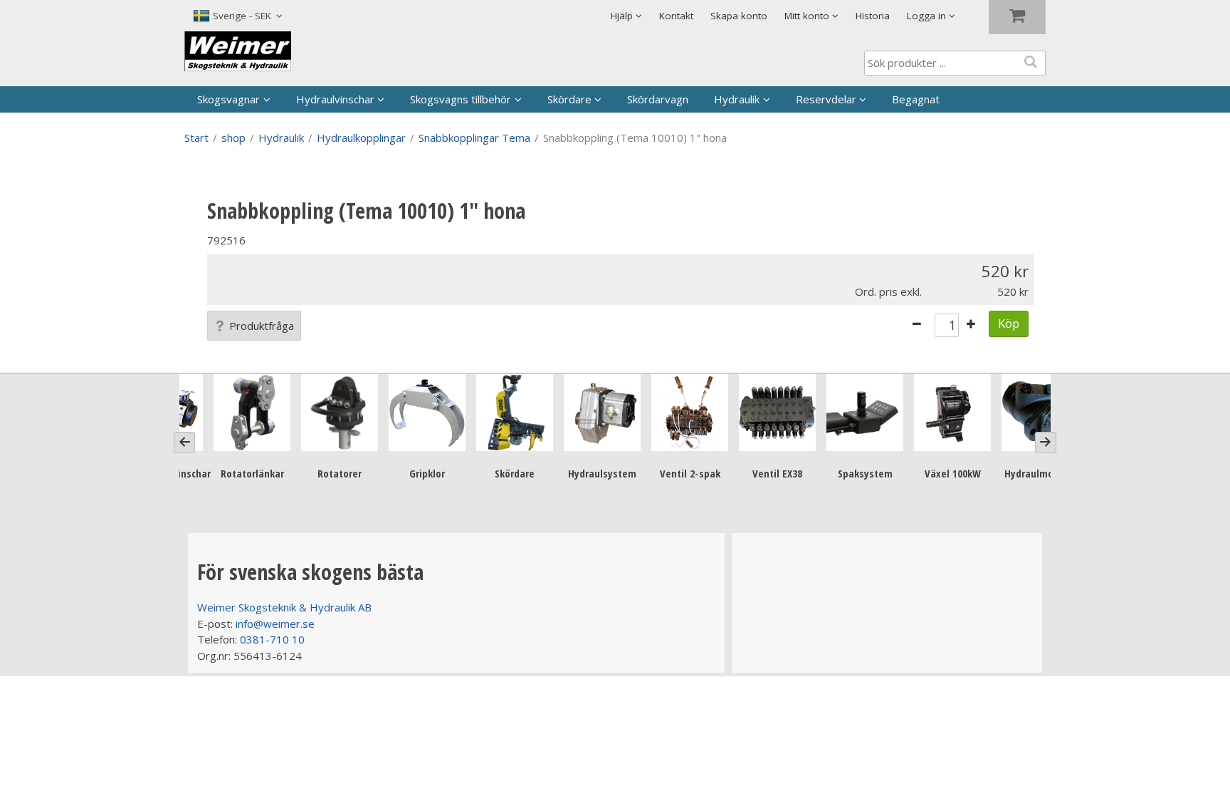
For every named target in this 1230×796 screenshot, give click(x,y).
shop (233, 137)
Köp (1008, 323)
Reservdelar (826, 99)
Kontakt (676, 15)
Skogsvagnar (228, 99)
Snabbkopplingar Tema (474, 137)
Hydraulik (736, 99)
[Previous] (184, 442)
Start (196, 137)
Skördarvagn (657, 99)
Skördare (569, 99)
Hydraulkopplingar (361, 137)
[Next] (1045, 442)
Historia (873, 15)
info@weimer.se (275, 623)
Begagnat (916, 99)
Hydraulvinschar (335, 99)
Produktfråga (261, 326)
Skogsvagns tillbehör (460, 99)
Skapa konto (738, 15)
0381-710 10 (272, 639)
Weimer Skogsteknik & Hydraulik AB (284, 607)
